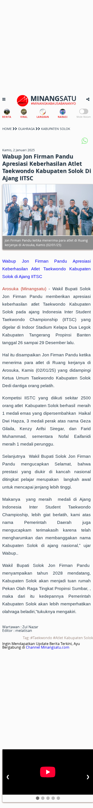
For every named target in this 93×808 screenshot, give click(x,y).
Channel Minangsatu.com (47, 647)
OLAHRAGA (26, 129)
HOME (7, 129)
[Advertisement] (46, 46)
